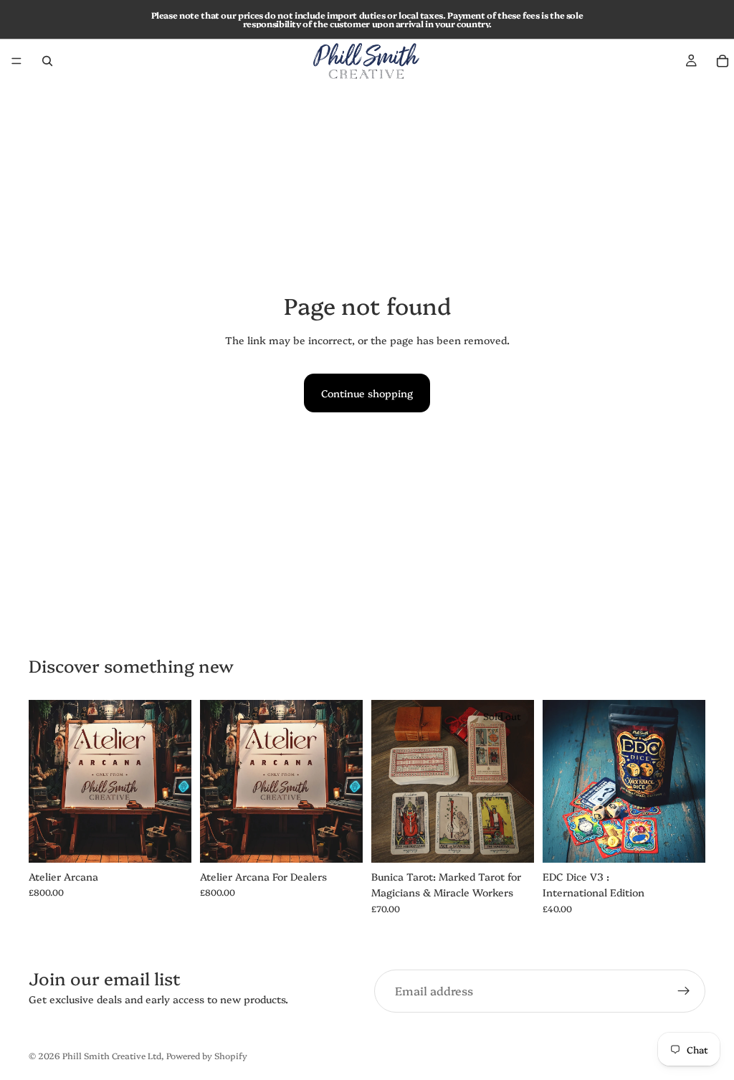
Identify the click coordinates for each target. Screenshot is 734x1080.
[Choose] (169, 840)
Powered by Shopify (206, 1055)
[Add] (340, 840)
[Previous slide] (387, 781)
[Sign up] (684, 991)
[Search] (47, 61)
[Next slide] (518, 781)
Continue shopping (367, 393)
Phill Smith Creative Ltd (111, 1055)
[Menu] (16, 60)
